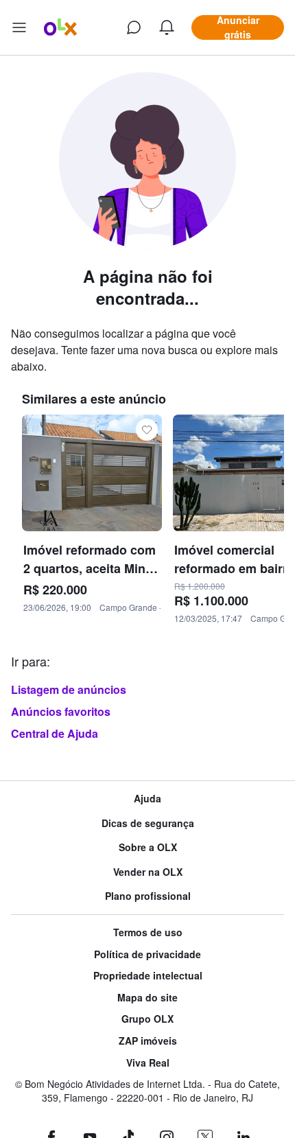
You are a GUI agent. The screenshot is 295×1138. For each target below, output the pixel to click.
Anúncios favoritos (60, 711)
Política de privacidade (147, 954)
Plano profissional (148, 896)
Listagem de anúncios (68, 689)
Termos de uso (147, 932)
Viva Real (147, 1062)
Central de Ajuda (54, 733)
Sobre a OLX (148, 847)
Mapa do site (147, 997)
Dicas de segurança (148, 823)
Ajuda (147, 798)
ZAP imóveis (148, 1040)
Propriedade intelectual (147, 975)
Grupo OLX (147, 1018)
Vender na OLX (147, 872)
